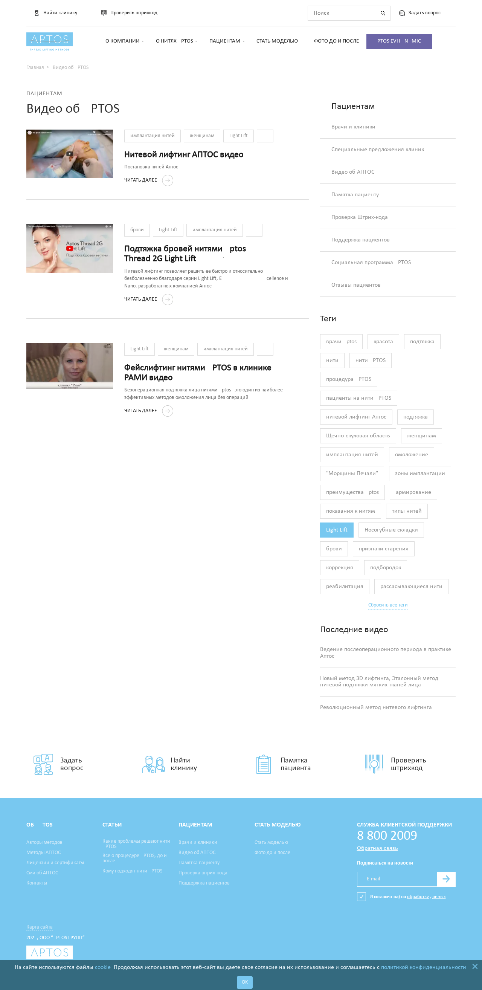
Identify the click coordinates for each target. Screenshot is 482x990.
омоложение (411, 455)
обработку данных (426, 896)
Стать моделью (277, 41)
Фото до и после (336, 41)
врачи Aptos (341, 342)
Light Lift (238, 136)
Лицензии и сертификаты (55, 863)
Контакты (36, 883)
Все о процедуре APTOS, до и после (134, 858)
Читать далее (141, 180)
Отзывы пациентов (356, 285)
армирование (413, 492)
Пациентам (224, 41)
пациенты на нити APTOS (358, 398)
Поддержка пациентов (360, 240)
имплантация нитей (152, 136)
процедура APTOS (348, 379)
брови (137, 230)
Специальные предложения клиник (377, 150)
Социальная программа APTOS (371, 263)
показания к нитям (350, 511)
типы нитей (407, 511)
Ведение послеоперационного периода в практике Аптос (385, 652)
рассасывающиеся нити (411, 587)
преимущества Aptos (352, 492)
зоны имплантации (420, 474)
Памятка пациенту (355, 195)
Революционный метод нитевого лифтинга (376, 707)
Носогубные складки (391, 530)
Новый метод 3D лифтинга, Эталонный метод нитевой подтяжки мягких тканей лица (379, 681)
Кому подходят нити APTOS (132, 871)
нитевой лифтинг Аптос (356, 417)
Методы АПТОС (43, 853)
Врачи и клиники (353, 127)
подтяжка (422, 342)
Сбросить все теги (388, 605)
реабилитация (344, 587)
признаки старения (384, 549)
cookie (103, 967)
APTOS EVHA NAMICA (399, 41)
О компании (122, 41)
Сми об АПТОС (42, 873)
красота (383, 342)
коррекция (339, 568)
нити (332, 361)
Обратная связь (377, 848)
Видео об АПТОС (353, 172)
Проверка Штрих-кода (359, 217)
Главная (35, 67)
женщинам (202, 136)
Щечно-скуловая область (358, 436)
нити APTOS (370, 361)
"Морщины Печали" (352, 474)
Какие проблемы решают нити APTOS (136, 844)
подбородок (385, 568)
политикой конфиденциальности (423, 967)
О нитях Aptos (174, 41)
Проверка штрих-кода (202, 873)
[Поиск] (383, 13)
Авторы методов (44, 842)
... (265, 136)
